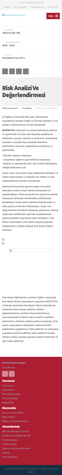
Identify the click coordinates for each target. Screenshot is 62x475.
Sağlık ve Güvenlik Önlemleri (15, 421)
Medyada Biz (8, 402)
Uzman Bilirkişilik (9, 440)
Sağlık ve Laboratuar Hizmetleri (16, 448)
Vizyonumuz (8, 385)
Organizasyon (8, 390)
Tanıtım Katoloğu (10, 398)
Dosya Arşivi (53, 7)
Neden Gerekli (8, 417)
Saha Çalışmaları (9, 457)
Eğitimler (6, 453)
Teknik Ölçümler (9, 444)
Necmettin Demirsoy (11, 394)
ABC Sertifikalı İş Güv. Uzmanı (15, 431)
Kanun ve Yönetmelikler (13, 413)
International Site (37, 7)
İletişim (7, 7)
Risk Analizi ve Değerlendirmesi (16, 435)
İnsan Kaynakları (20, 7)
